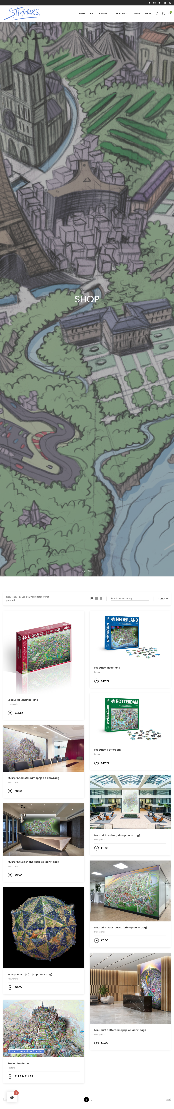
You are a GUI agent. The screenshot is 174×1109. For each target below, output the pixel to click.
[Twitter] (160, 3)
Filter (162, 598)
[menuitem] (82, 13)
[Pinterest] (170, 3)
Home (83, 571)
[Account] (163, 13)
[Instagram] (154, 3)
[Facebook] (149, 3)
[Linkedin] (165, 3)
